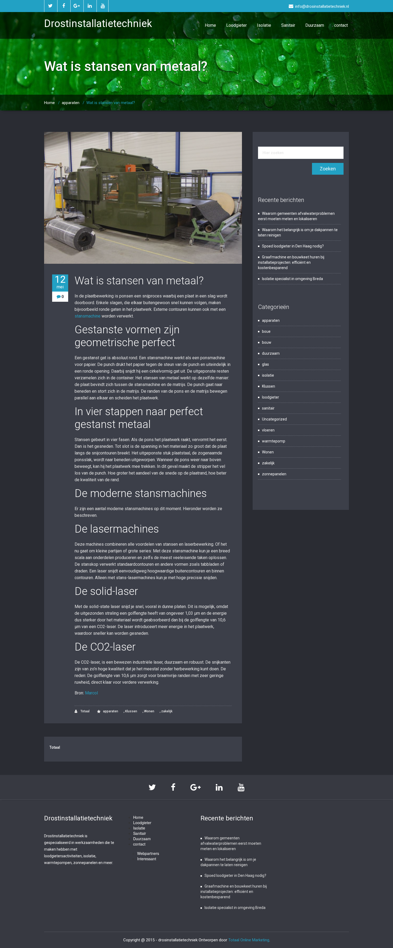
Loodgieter (236, 25)
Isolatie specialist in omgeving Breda (292, 279)
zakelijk (166, 711)
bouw (266, 342)
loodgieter (270, 397)
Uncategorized (274, 419)
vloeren (268, 430)
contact (341, 25)
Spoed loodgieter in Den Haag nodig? (293, 246)
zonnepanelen (274, 474)
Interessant (146, 858)
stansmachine (88, 316)
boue (266, 331)
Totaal (85, 711)
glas (265, 364)
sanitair (268, 408)
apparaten (70, 102)
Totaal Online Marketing (248, 940)
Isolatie (264, 25)
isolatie (268, 375)
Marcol (91, 692)
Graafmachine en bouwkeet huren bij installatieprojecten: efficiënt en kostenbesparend (291, 262)
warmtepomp (273, 441)
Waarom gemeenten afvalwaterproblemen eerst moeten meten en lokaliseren (231, 843)
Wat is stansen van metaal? (139, 280)
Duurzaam (314, 25)
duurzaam (271, 353)
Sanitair (288, 25)
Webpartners (148, 853)
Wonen (149, 711)
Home (210, 25)
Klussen (131, 711)
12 (60, 281)
